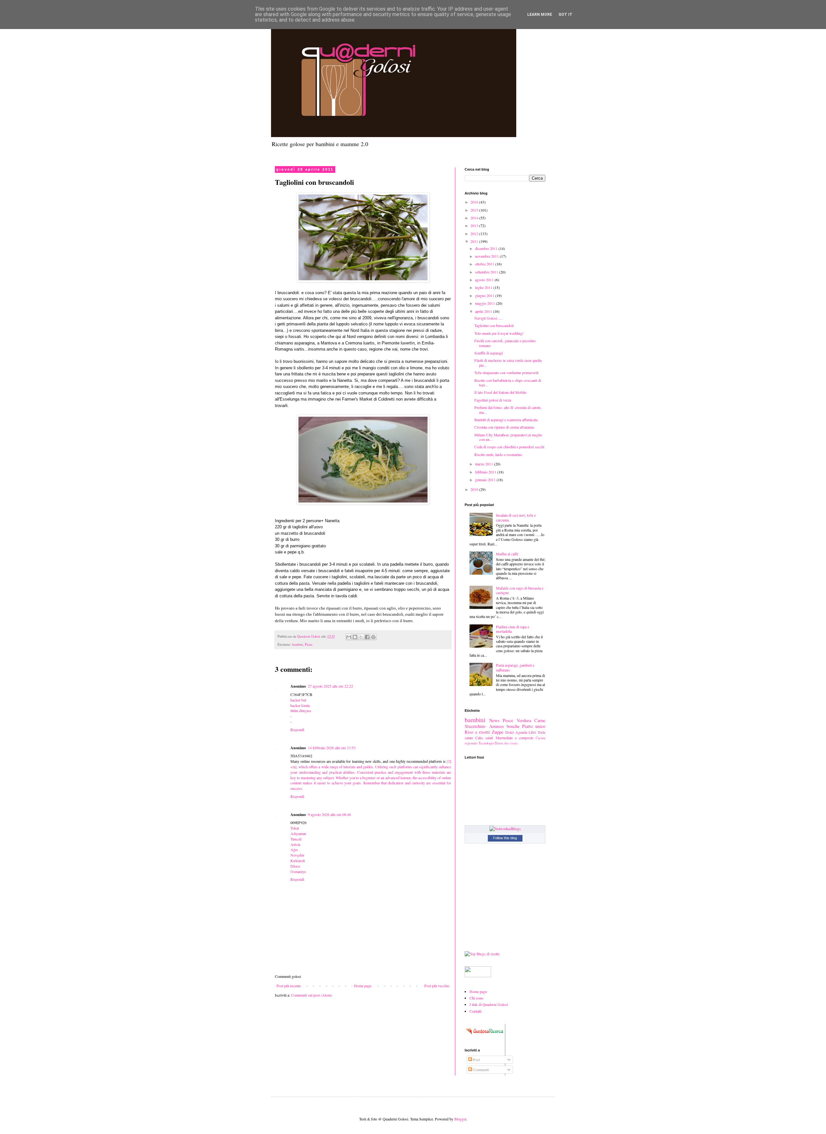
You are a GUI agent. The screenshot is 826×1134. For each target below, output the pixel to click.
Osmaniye (298, 871)
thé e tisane (511, 743)
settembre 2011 (487, 271)
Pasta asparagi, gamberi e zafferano (515, 667)
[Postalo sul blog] (355, 637)
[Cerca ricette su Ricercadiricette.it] (482, 953)
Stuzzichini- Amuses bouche (492, 726)
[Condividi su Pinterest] (373, 637)
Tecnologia (486, 743)
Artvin (295, 844)
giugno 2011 (485, 295)
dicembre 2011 (487, 248)
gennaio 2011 (486, 479)
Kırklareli (297, 860)
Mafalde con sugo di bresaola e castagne (519, 590)
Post (476, 1059)
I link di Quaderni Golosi (488, 1004)
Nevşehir (297, 855)
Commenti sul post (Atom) (311, 995)
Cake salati (484, 737)
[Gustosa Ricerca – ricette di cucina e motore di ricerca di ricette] (485, 1035)
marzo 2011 (484, 463)
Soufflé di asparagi (488, 352)
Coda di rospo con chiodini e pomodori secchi (509, 446)
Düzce (295, 866)
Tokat (294, 828)
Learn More (539, 14)
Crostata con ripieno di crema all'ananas (504, 427)
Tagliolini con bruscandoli (494, 325)
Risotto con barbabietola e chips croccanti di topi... (507, 382)
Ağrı (293, 849)
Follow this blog (505, 838)
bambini (297, 644)
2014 (474, 217)
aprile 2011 (484, 311)
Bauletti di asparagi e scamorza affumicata (506, 419)
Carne (539, 720)
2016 (474, 201)
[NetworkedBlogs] (505, 828)
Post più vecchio (436, 985)
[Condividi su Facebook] (367, 637)
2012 (474, 233)
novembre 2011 (487, 256)
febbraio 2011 (486, 471)
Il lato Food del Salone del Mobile (500, 392)
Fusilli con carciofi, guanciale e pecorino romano (505, 343)
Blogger (460, 1118)
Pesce (508, 720)
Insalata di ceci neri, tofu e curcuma (516, 517)
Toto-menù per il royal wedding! (499, 333)
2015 (474, 210)
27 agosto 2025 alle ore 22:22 (330, 686)
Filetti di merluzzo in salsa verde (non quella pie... (507, 362)
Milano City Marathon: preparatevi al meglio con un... (508, 437)
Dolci (509, 732)
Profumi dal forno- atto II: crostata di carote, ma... (507, 409)
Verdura (524, 720)
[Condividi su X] (361, 637)
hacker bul (298, 699)
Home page (362, 985)
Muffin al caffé (507, 553)
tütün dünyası (300, 710)
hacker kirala (300, 705)
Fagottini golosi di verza (492, 400)
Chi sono (476, 997)
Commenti (480, 1069)
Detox (499, 743)
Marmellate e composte (514, 737)
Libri (532, 732)
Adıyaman (298, 833)
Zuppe (497, 732)
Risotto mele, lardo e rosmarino (498, 454)
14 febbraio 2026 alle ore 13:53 (332, 747)
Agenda (521, 732)
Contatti (475, 1011)
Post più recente (289, 985)
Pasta (308, 644)
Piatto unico (533, 726)
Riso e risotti (477, 732)
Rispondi (297, 729)
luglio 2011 (484, 287)
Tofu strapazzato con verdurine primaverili (506, 372)
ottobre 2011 (485, 263)
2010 (474, 489)
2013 (474, 225)
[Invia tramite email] (349, 637)
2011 (474, 241)
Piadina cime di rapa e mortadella (512, 629)
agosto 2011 (485, 279)
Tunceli (295, 838)
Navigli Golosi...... (488, 318)
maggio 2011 (485, 303)
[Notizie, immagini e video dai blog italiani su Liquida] (478, 975)
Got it (565, 14)
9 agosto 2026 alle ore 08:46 (329, 814)
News (494, 720)
